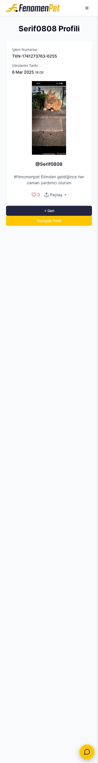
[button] (55, 195)
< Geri (49, 211)
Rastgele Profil (49, 221)
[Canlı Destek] (86, 751)
